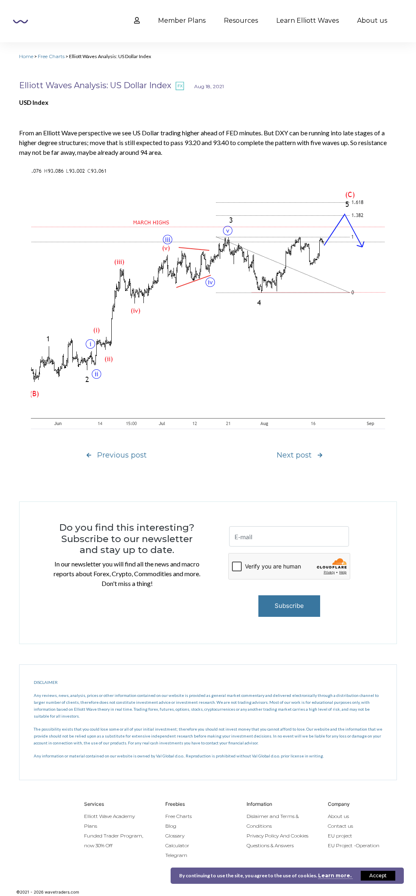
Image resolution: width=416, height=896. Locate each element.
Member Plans (182, 20)
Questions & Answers (270, 845)
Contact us (340, 826)
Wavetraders (20, 22)
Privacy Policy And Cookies (277, 836)
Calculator (177, 845)
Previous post (122, 455)
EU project (340, 836)
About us (372, 20)
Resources (241, 20)
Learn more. (335, 875)
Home (26, 56)
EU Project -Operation (353, 845)
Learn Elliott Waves (307, 20)
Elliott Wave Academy (109, 816)
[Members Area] (137, 21)
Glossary (174, 836)
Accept (378, 875)
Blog (170, 826)
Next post (294, 455)
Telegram (176, 855)
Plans (90, 826)
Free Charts (51, 56)
